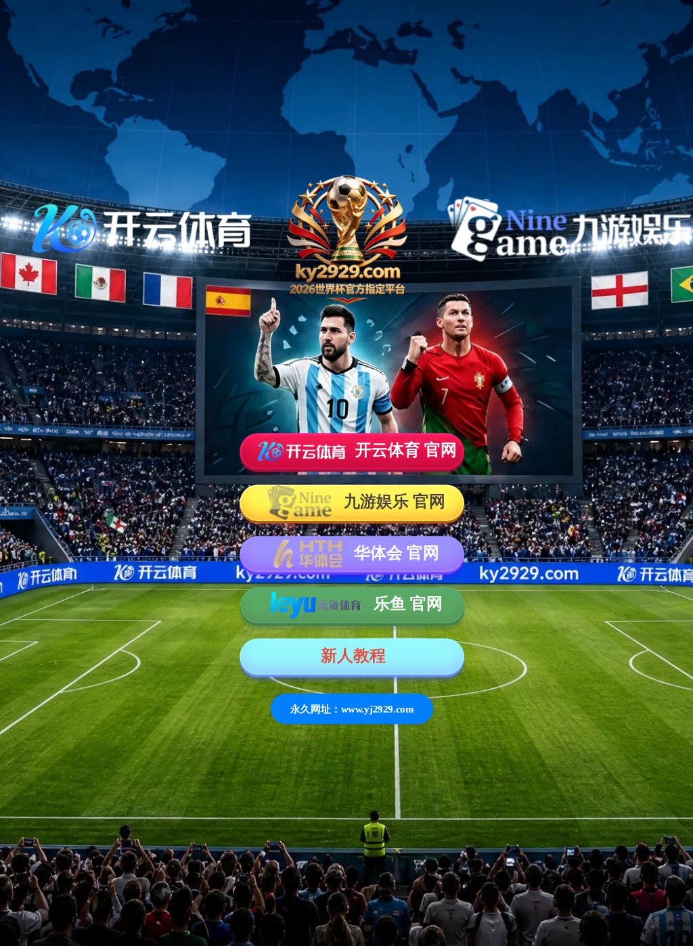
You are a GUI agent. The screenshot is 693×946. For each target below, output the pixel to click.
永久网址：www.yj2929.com (352, 709)
